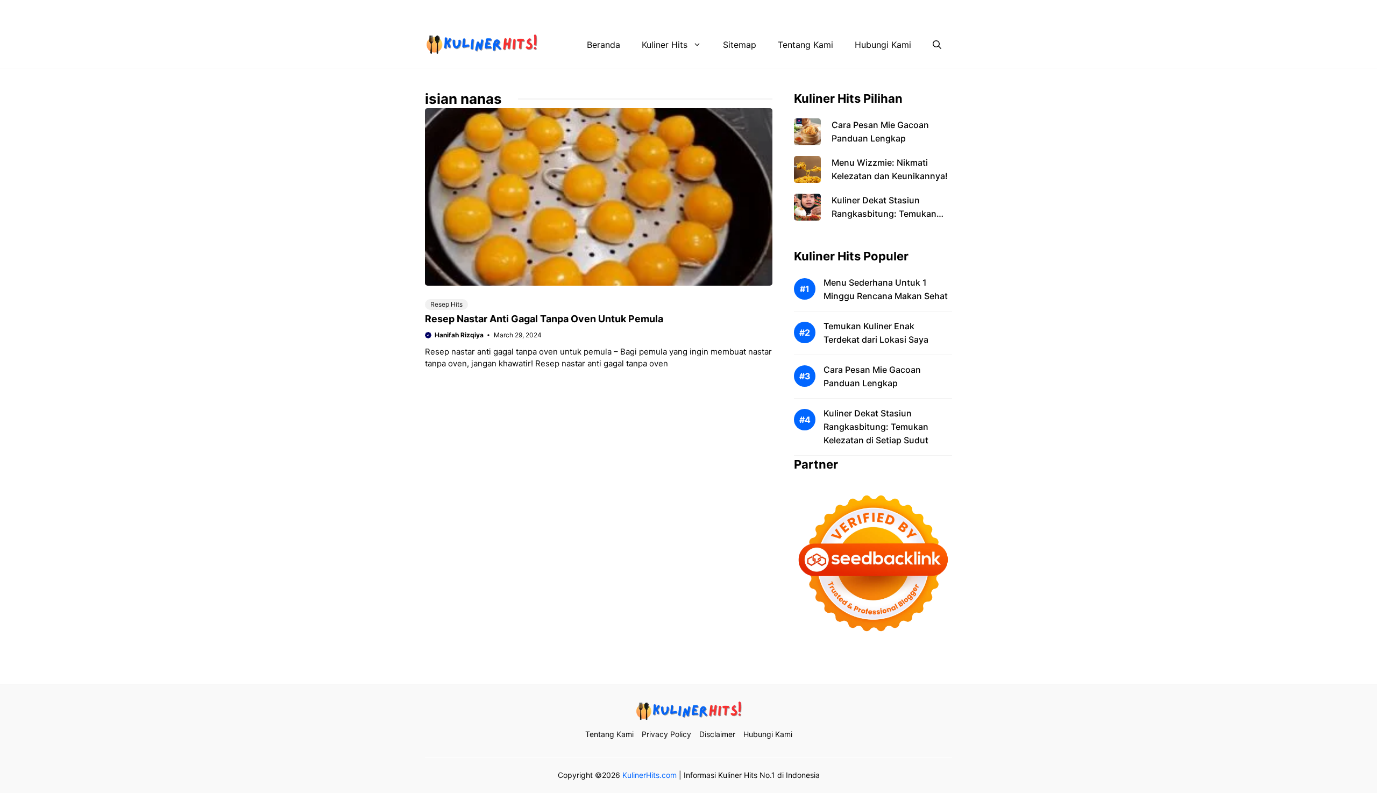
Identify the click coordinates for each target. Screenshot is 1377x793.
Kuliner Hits (664, 44)
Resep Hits (446, 304)
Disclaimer (846, 10)
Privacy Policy (784, 10)
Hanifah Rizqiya (459, 335)
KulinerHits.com (649, 775)
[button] (937, 44)
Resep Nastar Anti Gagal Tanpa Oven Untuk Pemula (544, 318)
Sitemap (739, 44)
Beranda (603, 44)
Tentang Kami (718, 10)
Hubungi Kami (907, 10)
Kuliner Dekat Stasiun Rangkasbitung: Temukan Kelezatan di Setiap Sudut (884, 213)
